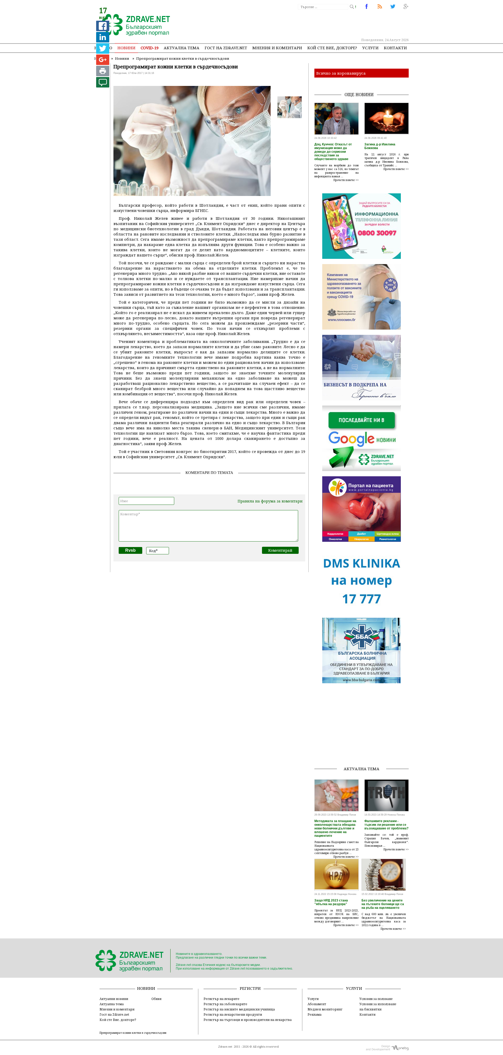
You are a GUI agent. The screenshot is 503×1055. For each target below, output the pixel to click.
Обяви (156, 999)
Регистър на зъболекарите (225, 1004)
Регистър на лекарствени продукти (233, 1014)
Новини (126, 47)
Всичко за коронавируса (341, 73)
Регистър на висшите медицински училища (239, 1009)
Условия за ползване (376, 999)
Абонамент (317, 1004)
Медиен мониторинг (325, 1009)
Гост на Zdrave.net (114, 1014)
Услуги (370, 47)
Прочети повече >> (346, 180)
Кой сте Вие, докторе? (332, 47)
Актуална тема (181, 47)
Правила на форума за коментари (270, 501)
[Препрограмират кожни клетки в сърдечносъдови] (133, 25)
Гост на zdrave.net (226, 47)
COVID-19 (149, 47)
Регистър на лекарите (221, 999)
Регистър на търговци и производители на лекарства (248, 1020)
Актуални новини (114, 999)
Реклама (314, 1014)
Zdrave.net (225, 1046)
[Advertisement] (312, 23)
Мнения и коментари (277, 47)
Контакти (395, 47)
